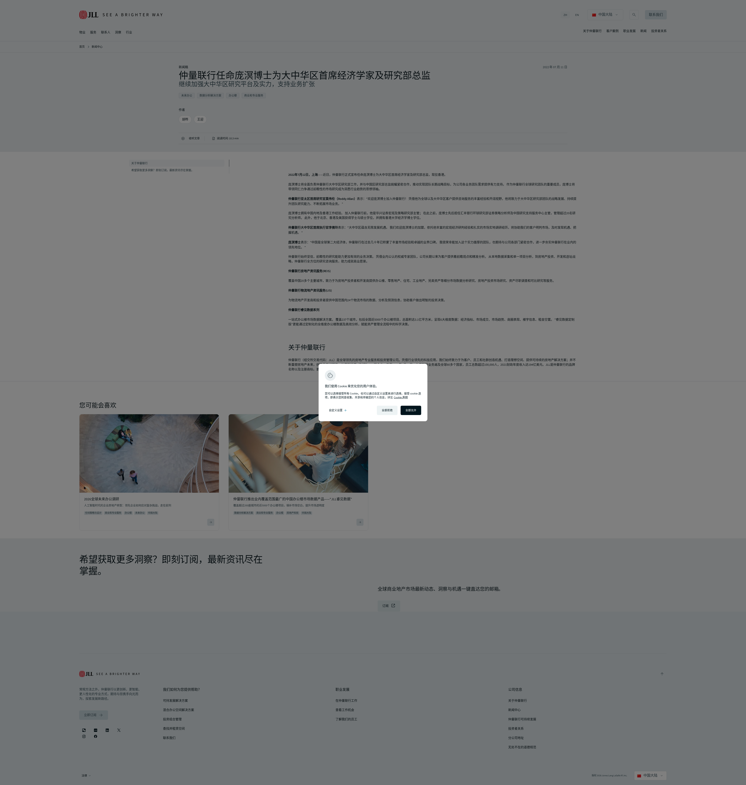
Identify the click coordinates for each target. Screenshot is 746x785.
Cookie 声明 (401, 397)
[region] (373, 392)
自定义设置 (338, 410)
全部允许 (410, 410)
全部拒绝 (387, 410)
